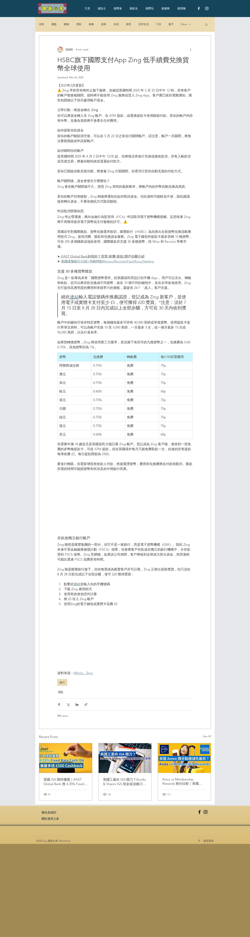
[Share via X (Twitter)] (68, 704)
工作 (158, 24)
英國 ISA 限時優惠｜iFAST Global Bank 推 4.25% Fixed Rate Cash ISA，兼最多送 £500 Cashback (64, 782)
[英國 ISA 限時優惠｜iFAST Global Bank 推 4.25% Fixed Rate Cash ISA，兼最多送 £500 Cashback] (65, 758)
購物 (66, 24)
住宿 (116, 24)
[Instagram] (205, 812)
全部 (41, 24)
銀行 (62, 682)
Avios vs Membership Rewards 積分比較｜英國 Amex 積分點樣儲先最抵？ (181, 781)
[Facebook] (199, 812)
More (184, 24)
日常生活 (144, 24)
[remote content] (125, 503)
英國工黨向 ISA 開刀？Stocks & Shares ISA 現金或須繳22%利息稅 (124, 782)
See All (207, 736)
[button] (206, 24)
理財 (78, 24)
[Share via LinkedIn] (77, 704)
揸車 (103, 24)
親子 (171, 24)
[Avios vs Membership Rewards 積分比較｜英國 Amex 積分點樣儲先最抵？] (184, 758)
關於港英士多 (50, 818)
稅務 (91, 24)
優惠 (54, 24)
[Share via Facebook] (59, 704)
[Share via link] (86, 704)
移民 (128, 24)
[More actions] (190, 49)
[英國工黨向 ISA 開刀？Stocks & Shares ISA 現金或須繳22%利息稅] (125, 758)
